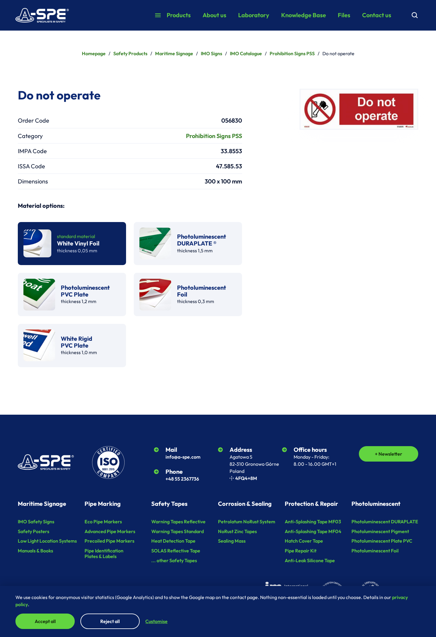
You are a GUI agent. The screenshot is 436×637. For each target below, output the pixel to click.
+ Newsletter (388, 454)
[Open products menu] (158, 15)
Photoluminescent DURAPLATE (384, 522)
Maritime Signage (174, 53)
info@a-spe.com (183, 457)
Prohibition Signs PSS (292, 53)
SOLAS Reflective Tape (175, 551)
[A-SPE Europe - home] (42, 15)
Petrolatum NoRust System (246, 522)
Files (344, 15)
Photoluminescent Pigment (380, 531)
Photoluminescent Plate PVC (381, 541)
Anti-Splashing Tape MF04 (313, 531)
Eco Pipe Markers (103, 522)
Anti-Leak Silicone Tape (310, 560)
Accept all (45, 621)
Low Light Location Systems (47, 541)
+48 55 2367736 (182, 479)
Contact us (376, 15)
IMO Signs (211, 53)
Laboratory (253, 15)
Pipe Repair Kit (300, 551)
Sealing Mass (232, 541)
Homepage (94, 53)
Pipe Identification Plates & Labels (104, 553)
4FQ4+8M (246, 478)
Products (179, 15)
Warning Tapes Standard (177, 531)
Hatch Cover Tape (304, 541)
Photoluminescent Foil (375, 551)
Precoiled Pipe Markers (109, 541)
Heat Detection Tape (173, 541)
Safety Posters (33, 531)
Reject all (110, 621)
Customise (156, 621)
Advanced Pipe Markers (110, 531)
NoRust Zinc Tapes (237, 531)
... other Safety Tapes (174, 560)
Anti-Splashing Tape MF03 (313, 522)
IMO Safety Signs (36, 522)
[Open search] (415, 15)
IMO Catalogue (246, 53)
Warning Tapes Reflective (178, 522)
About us (214, 15)
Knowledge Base (303, 15)
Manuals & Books (35, 551)
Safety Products (130, 53)
